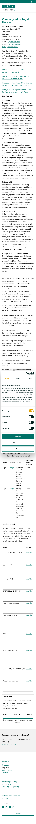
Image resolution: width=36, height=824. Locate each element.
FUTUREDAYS (6, 761)
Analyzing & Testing (9, 781)
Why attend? (7, 770)
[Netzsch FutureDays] (8, 8)
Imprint (5, 798)
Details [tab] (18, 378)
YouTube (29, 553)
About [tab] (30, 378)
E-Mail (18, 813)
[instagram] (13, 807)
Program (5, 765)
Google (11, 467)
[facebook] (10, 807)
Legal (4, 792)
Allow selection (18, 443)
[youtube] (3, 807)
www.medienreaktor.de (11, 744)
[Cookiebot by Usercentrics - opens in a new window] (26, 373)
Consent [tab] (6, 378)
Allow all (18, 436)
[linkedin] (6, 807)
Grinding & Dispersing (10, 786)
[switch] (31, 416)
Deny (18, 449)
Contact (5, 772)
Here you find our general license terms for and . (17, 90)
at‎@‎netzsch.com (14, 41)
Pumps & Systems (8, 784)
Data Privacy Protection (11, 795)
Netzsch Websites (8, 778)
